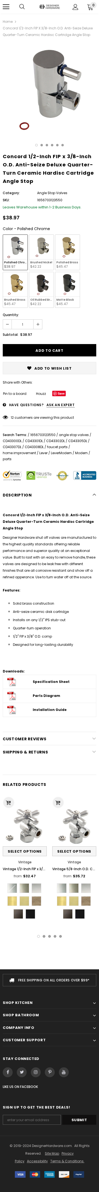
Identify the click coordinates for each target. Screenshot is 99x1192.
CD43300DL (12, 441)
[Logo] (49, 6)
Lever (43, 453)
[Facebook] (8, 1072)
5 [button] (57, 145)
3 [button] (47, 145)
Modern (81, 453)
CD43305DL (77, 441)
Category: (11, 193)
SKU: (6, 200)
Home (8, 21)
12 (12, 417)
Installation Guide (50, 709)
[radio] (15, 252)
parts (7, 459)
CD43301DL (34, 441)
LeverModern (61, 453)
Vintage (25, 862)
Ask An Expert (60, 405)
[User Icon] (75, 7)
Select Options (25, 851)
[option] (49, 89)
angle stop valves (74, 434)
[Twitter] (22, 1072)
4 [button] (52, 145)
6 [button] (62, 145)
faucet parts (57, 447)
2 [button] (41, 145)
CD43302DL (55, 441)
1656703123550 (43, 434)
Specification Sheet (51, 681)
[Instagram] (36, 1072)
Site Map (52, 1153)
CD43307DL (12, 447)
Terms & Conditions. (67, 1161)
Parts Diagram (46, 695)
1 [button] (36, 145)
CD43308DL (34, 447)
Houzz (41, 393)
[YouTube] (64, 1072)
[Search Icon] (22, 7)
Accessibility (37, 1161)
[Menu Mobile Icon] (6, 7)
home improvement (19, 453)
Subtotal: (10, 334)
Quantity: (11, 314)
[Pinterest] (50, 1072)
